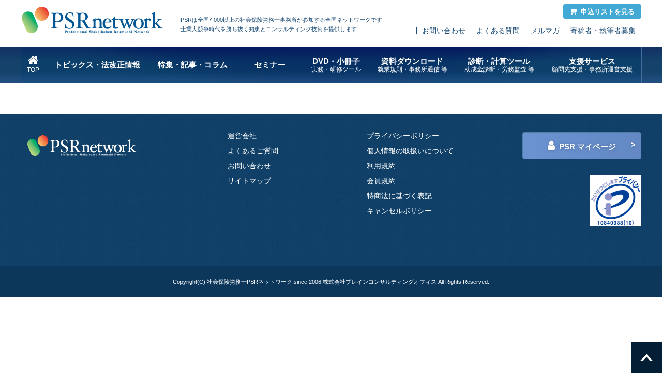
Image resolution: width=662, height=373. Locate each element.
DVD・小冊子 (336, 64)
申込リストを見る (608, 12)
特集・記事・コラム (193, 64)
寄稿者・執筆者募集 (603, 30)
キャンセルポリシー (399, 211)
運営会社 (242, 136)
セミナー (270, 64)
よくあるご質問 (253, 151)
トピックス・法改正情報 (97, 64)
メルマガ (545, 30)
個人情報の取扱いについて (410, 151)
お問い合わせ (443, 30)
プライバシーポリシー (403, 136)
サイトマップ (249, 181)
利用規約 (381, 166)
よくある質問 (498, 30)
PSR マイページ (587, 146)
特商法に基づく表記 (399, 196)
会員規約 (381, 181)
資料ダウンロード (412, 64)
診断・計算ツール (499, 64)
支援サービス (592, 64)
